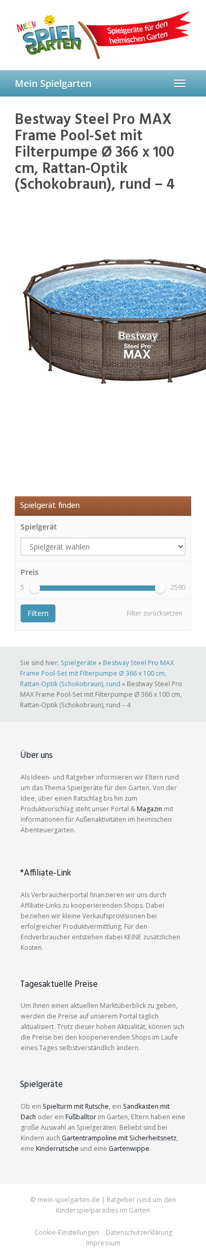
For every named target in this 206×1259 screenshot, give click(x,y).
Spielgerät (39, 527)
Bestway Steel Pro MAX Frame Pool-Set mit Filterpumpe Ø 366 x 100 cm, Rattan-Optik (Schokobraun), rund (97, 673)
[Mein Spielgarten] (103, 35)
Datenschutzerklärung (139, 1232)
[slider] (35, 588)
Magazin (149, 808)
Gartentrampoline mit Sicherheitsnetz (119, 1137)
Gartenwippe (129, 1148)
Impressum (103, 1242)
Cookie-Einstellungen (66, 1232)
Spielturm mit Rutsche (76, 1106)
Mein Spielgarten (53, 83)
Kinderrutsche (57, 1148)
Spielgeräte (79, 662)
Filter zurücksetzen (154, 613)
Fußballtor (80, 1116)
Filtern (38, 613)
